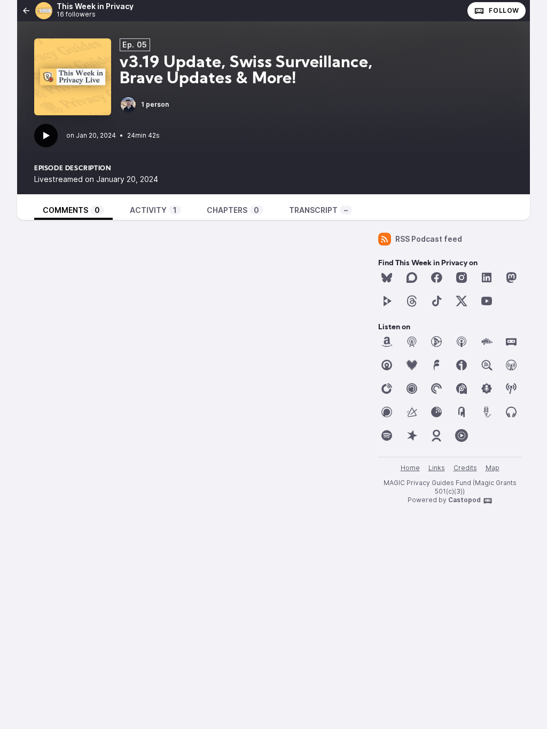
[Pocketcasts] (436, 388)
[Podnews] (461, 412)
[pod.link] (411, 412)
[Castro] (386, 365)
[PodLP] (436, 412)
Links (436, 468)
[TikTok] (436, 301)
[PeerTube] (386, 301)
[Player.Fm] (386, 388)
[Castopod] (511, 341)
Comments (71, 210)
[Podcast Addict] (461, 388)
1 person (155, 104)
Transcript (318, 210)
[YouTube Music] (461, 435)
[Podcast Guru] (486, 388)
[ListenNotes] (486, 365)
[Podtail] (486, 412)
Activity (153, 210)
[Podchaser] (386, 412)
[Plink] (411, 388)
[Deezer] (411, 365)
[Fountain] (436, 365)
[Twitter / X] (461, 301)
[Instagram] (461, 277)
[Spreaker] (411, 435)
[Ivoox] (461, 365)
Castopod (464, 500)
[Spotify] (386, 435)
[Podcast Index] (511, 388)
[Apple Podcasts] (461, 341)
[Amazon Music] (386, 341)
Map (492, 468)
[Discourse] (411, 277)
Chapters (233, 210)
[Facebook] (436, 277)
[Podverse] (511, 412)
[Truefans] (436, 435)
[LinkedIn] (486, 277)
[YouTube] (486, 301)
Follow (504, 10)
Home (410, 468)
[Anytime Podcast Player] (436, 341)
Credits (465, 468)
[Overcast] (511, 365)
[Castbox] (486, 341)
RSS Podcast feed (428, 238)
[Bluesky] (386, 277)
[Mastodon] (511, 277)
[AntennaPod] (411, 341)
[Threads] (411, 301)
